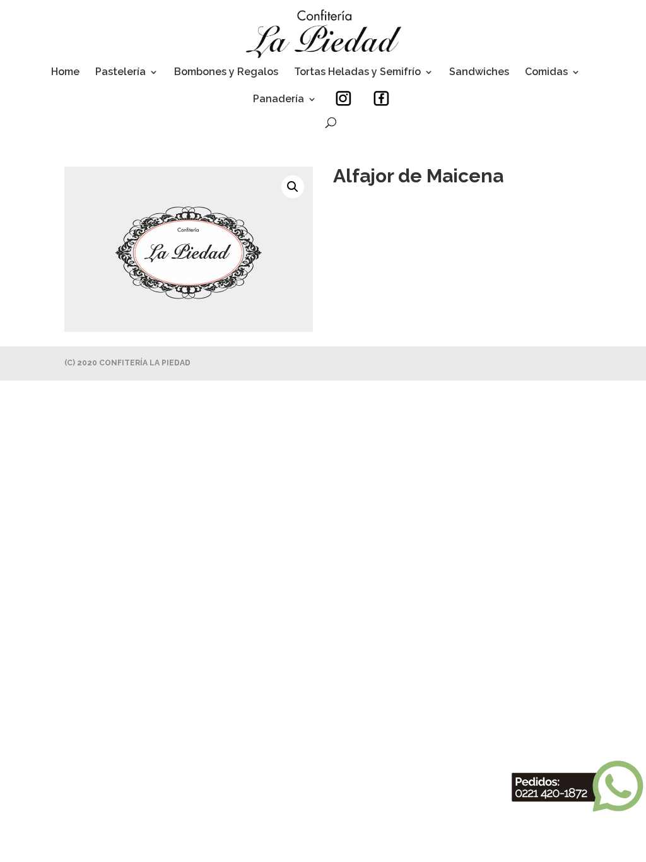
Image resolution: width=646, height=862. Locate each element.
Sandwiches (479, 73)
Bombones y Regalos (226, 73)
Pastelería (120, 73)
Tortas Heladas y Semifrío (357, 73)
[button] (292, 186)
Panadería (278, 100)
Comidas (546, 73)
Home (65, 73)
